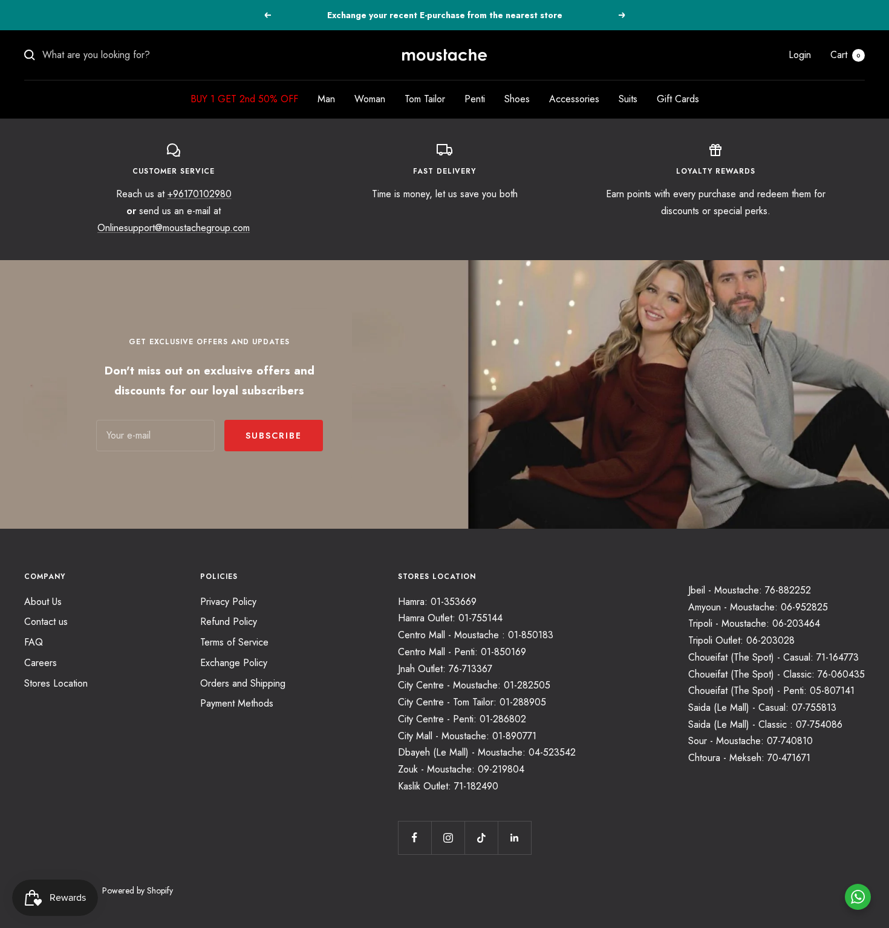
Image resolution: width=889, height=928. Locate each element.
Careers (40, 663)
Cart (845, 55)
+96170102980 (200, 194)
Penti (474, 99)
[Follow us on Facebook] (414, 837)
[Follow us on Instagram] (447, 837)
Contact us (46, 622)
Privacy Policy (228, 602)
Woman (369, 99)
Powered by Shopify (137, 890)
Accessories (574, 99)
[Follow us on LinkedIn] (514, 837)
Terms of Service (234, 642)
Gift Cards (678, 99)
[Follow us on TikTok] (481, 837)
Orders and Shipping (242, 683)
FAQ (33, 642)
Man (326, 99)
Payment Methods (236, 703)
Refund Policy (228, 622)
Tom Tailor (425, 99)
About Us (43, 602)
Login (800, 55)
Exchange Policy (233, 663)
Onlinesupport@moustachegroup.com (173, 228)
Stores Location (56, 683)
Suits (628, 99)
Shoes (517, 99)
